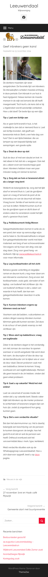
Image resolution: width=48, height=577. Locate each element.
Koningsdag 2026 (11, 558)
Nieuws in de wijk (14, 479)
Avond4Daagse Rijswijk (14, 554)
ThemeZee (24, 572)
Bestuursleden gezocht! (14, 537)
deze (37, 454)
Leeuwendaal (24, 6)
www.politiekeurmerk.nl (30, 254)
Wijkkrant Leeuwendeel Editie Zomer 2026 (23, 550)
